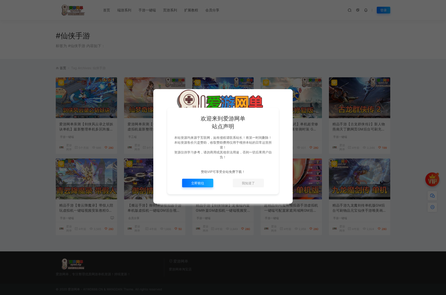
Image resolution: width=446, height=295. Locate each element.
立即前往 (197, 183)
